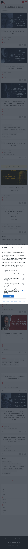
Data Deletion (6, 301)
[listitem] (14, 271)
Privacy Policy (22, 301)
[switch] (23, 274)
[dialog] (14, 274)
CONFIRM (8, 296)
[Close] (25, 248)
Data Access (14, 301)
